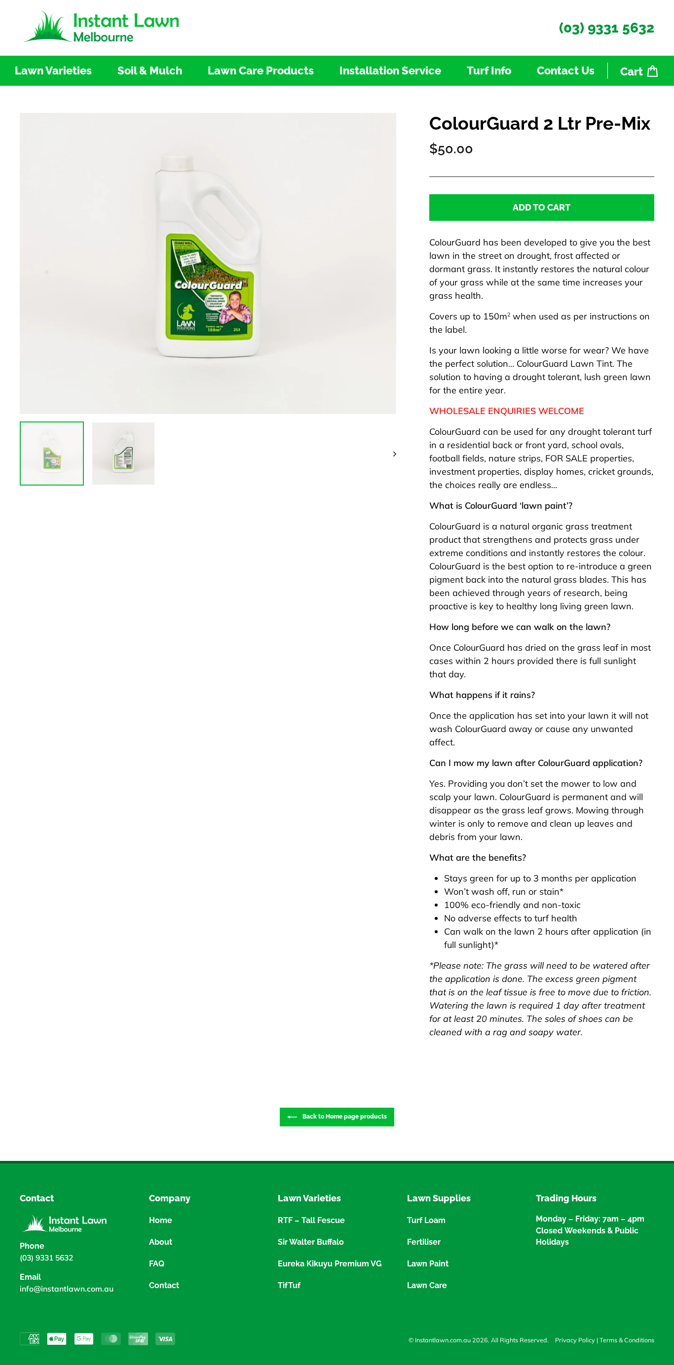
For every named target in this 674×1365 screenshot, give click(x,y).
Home (160, 1220)
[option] (208, 263)
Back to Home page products (344, 1116)
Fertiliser (424, 1242)
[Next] (390, 453)
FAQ (156, 1263)
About (160, 1242)
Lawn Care (427, 1285)
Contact (164, 1285)
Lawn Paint (428, 1263)
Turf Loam (426, 1220)
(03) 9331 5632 (606, 28)
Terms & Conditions (626, 1340)
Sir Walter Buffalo (311, 1242)
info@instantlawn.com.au (66, 1289)
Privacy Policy (575, 1340)
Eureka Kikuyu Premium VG (330, 1263)
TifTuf (289, 1285)
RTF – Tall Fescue (311, 1220)
